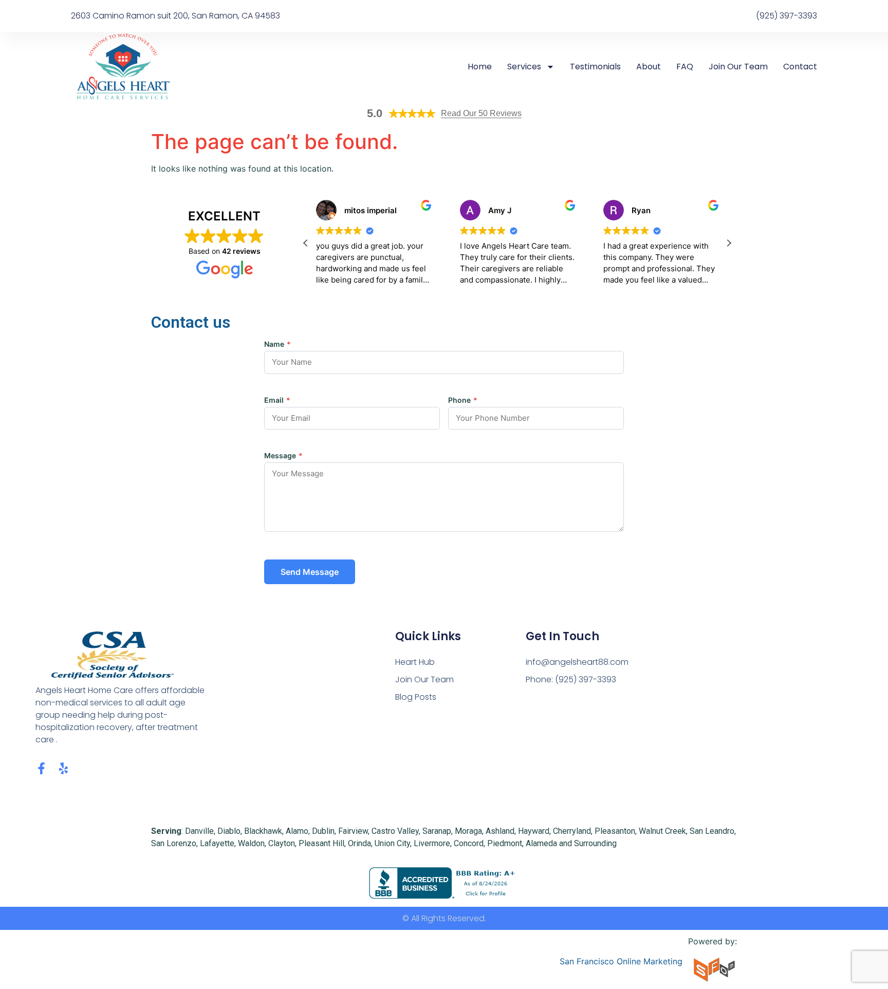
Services (524, 67)
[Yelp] (63, 768)
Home (480, 67)
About (648, 67)
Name (277, 344)
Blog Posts (415, 697)
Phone (462, 400)
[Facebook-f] (41, 768)
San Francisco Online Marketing (621, 961)
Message (283, 455)
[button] (728, 243)
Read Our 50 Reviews (481, 113)
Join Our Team (738, 67)
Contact (800, 67)
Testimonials (595, 67)
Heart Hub (415, 662)
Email (277, 400)
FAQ (684, 67)
